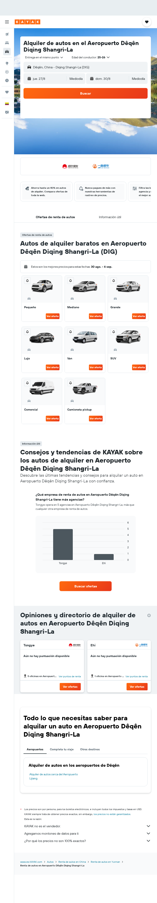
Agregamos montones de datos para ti (51, 833)
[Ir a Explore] (7, 63)
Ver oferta (53, 316)
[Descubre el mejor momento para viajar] (7, 80)
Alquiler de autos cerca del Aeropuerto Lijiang (53, 776)
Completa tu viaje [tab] (62, 749)
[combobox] (44, 57)
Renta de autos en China (72, 861)
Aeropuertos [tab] (35, 749)
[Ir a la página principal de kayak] (27, 21)
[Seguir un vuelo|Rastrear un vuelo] (7, 72)
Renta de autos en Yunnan (105, 861)
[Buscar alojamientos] (7, 43)
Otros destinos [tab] (90, 749)
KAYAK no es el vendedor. (42, 826)
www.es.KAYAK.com (31, 861)
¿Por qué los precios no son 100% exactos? (55, 841)
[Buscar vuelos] (7, 34)
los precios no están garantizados (112, 814)
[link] (85, 586)
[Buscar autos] (7, 51)
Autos (50, 861)
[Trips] (7, 92)
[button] (6, 21)
